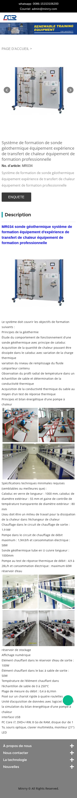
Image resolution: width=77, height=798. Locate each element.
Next (70, 90)
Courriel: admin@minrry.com (38, 8)
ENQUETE (16, 197)
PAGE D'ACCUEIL (15, 49)
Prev (7, 90)
